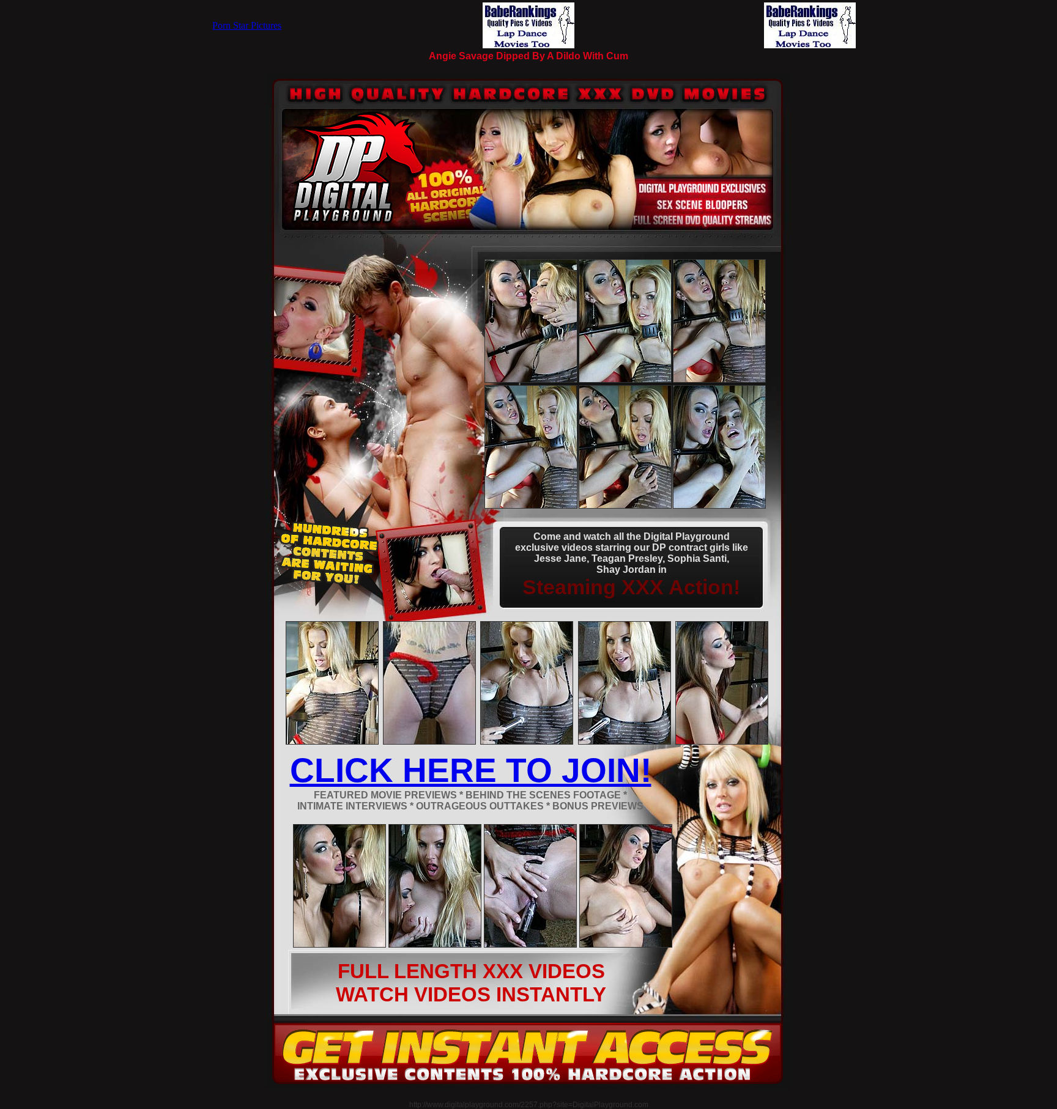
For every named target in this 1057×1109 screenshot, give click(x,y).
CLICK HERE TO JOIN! (470, 770)
